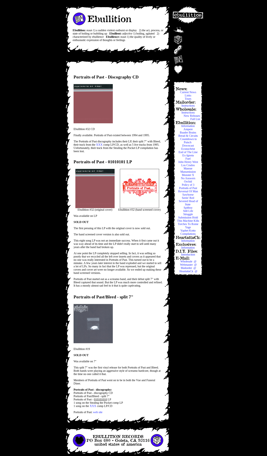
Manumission (188, 171)
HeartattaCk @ (188, 271)
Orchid (188, 181)
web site (97, 412)
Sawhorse (188, 194)
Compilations (188, 233)
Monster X (188, 175)
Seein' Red (188, 197)
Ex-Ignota (188, 155)
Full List (195, 119)
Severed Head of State (188, 203)
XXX (99, 144)
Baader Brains (188, 132)
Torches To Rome (188, 224)
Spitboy (188, 207)
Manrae (188, 168)
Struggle (188, 214)
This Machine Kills (188, 220)
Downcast (188, 145)
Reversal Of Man (188, 191)
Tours (188, 98)
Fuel (188, 158)
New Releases (192, 115)
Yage (188, 227)
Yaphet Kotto (188, 230)
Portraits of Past (188, 188)
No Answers (188, 178)
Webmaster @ (188, 264)
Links (188, 95)
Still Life (188, 210)
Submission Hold (188, 217)
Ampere (188, 129)
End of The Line (188, 152)
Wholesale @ (188, 261)
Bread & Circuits (188, 135)
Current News (188, 92)
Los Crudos (188, 165)
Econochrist (188, 148)
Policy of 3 (188, 184)
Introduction (188, 254)
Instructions (188, 105)
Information (188, 125)
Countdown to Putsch (188, 140)
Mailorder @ (188, 267)
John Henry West (188, 161)
